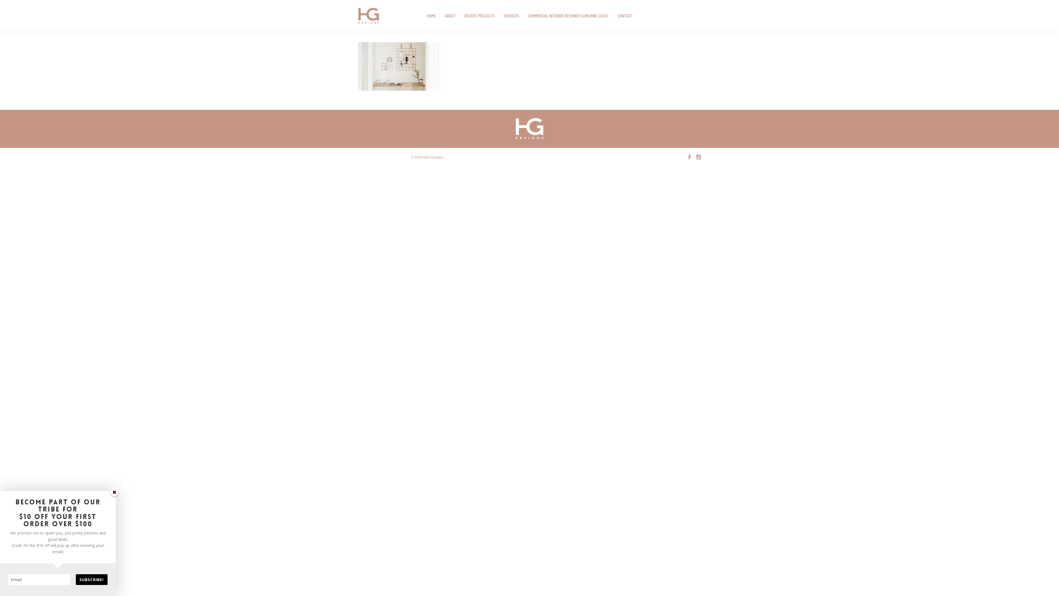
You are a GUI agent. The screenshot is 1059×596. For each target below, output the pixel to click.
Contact (624, 16)
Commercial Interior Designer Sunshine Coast (568, 16)
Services (511, 16)
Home (431, 16)
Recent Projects (479, 16)
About (450, 16)
